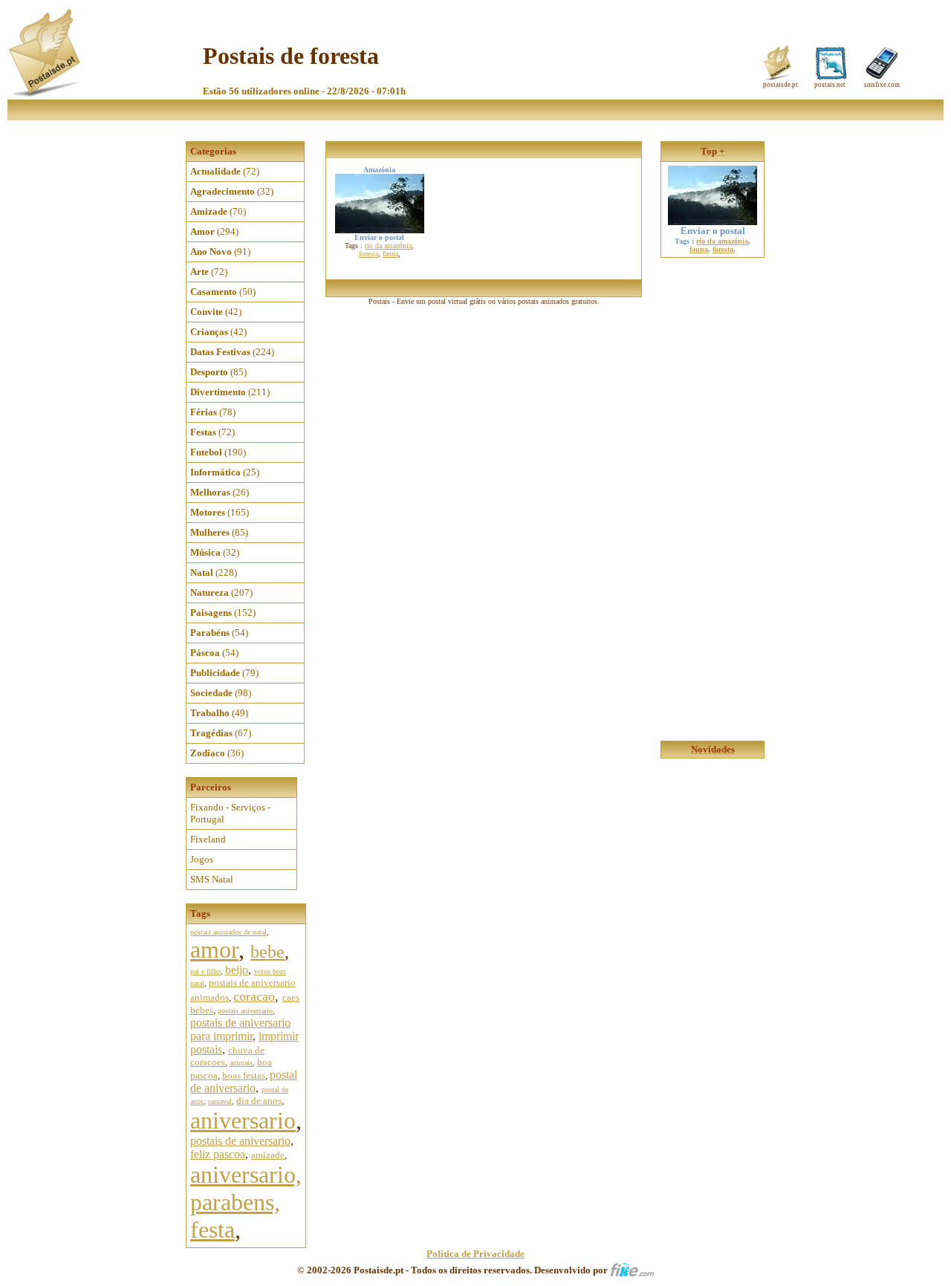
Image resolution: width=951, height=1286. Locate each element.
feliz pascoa (217, 1154)
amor (214, 949)
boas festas (243, 1075)
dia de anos (259, 1100)
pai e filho (205, 971)
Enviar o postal (713, 230)
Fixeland (208, 839)
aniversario (243, 1120)
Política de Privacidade (475, 1253)
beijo (236, 970)
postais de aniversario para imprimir (240, 1029)
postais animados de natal (228, 932)
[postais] (45, 93)
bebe (267, 951)
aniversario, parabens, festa (246, 1202)
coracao (254, 996)
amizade (268, 1154)
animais (241, 1063)
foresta (368, 254)
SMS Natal (211, 879)
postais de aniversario (240, 1140)
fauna (390, 254)
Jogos (201, 859)
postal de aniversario (243, 1081)
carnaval (220, 1101)
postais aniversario (245, 1011)
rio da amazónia (388, 245)
